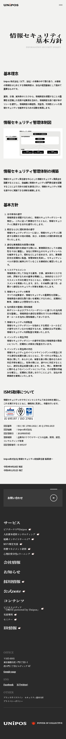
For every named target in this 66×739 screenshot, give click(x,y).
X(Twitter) (22, 685)
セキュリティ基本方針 (34, 697)
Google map (10, 672)
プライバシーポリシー (13, 701)
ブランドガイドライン (13, 697)
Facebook (9, 685)
